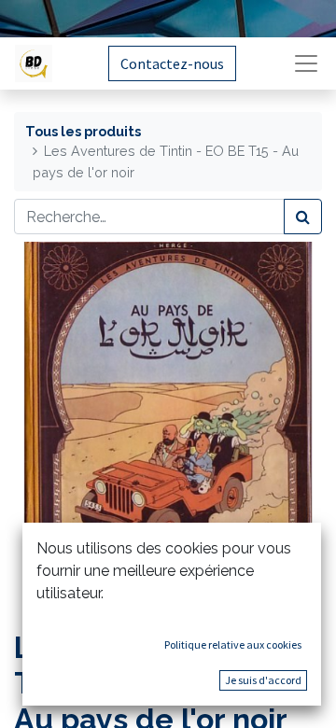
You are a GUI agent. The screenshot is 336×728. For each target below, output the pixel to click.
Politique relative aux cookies (232, 644)
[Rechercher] (303, 216)
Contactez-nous (172, 63)
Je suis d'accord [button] (263, 680)
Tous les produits (83, 131)
